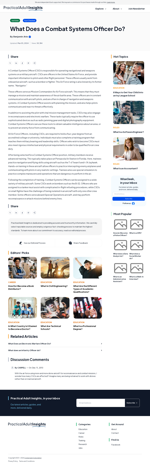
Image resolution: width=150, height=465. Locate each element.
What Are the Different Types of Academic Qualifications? (85, 289)
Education (46, 282)
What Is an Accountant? (125, 168)
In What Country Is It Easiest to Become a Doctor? (22, 327)
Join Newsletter (136, 8)
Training (82, 440)
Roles (116, 127)
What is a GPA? (135, 233)
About (114, 429)
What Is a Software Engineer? (128, 132)
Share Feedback (80, 243)
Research (83, 444)
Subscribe (128, 199)
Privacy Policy (13, 461)
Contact (115, 433)
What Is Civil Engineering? (54, 286)
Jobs (80, 448)
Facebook (115, 444)
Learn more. (111, 2)
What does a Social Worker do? (135, 256)
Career (12, 282)
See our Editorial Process (34, 243)
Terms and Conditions (27, 461)
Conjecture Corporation (32, 458)
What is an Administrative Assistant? (119, 279)
